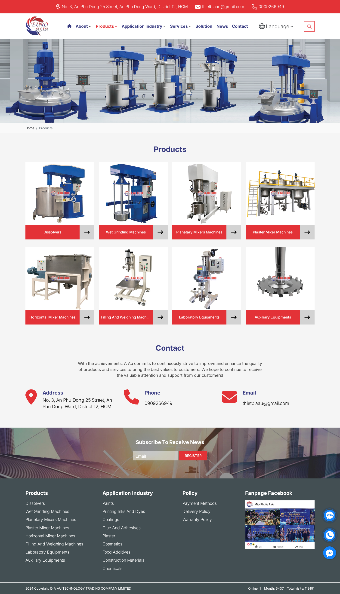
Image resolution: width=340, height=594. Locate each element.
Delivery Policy (196, 511)
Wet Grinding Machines (47, 511)
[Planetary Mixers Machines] (206, 193)
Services (179, 26)
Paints (108, 503)
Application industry (142, 26)
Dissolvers (35, 503)
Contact (240, 26)
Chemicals (112, 568)
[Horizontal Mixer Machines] (59, 278)
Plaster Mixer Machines (47, 527)
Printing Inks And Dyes (123, 511)
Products (105, 26)
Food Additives (116, 552)
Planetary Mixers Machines (50, 519)
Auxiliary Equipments (45, 560)
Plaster (108, 535)
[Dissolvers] (59, 193)
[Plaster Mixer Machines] (280, 193)
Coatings (110, 519)
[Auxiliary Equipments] (280, 278)
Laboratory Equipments (47, 552)
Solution (203, 26)
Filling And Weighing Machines (54, 544)
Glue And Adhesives (121, 527)
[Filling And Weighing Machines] (133, 278)
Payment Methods (199, 503)
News (222, 26)
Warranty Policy (197, 519)
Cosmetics (112, 544)
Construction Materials (123, 560)
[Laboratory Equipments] (206, 278)
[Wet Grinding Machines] (133, 193)
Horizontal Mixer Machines (50, 535)
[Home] (69, 26)
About (82, 26)
